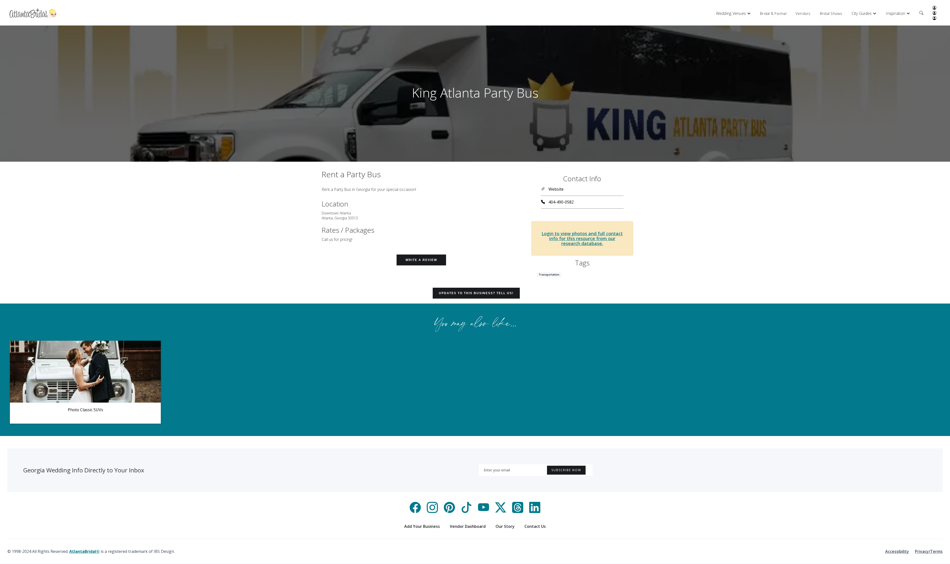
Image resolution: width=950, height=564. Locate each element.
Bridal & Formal (773, 13)
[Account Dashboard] (934, 8)
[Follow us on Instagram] (432, 511)
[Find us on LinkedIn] (534, 511)
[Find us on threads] (517, 511)
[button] (733, 13)
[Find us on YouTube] (483, 511)
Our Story (505, 526)
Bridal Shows (831, 13)
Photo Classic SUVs (85, 410)
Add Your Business (422, 526)
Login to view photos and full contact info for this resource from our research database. (582, 238)
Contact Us (535, 526)
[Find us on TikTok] (466, 511)
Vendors (803, 13)
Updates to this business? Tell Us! (476, 293)
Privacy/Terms (929, 551)
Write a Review (421, 260)
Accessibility (897, 551)
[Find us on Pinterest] (449, 511)
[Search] (921, 13)
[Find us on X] (500, 511)
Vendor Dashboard (468, 526)
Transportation (549, 274)
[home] (33, 12)
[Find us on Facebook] (415, 511)
